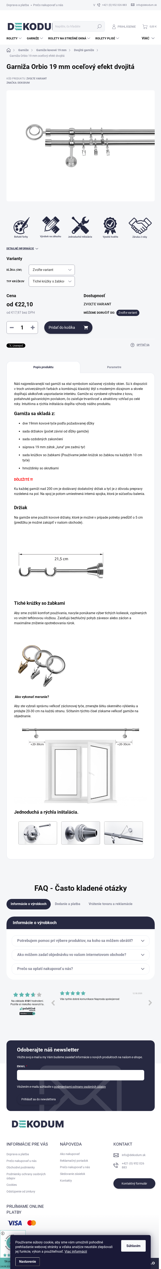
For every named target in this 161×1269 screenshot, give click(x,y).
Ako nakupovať (70, 1154)
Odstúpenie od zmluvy (20, 1191)
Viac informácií (76, 1251)
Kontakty (66, 1180)
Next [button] (150, 1003)
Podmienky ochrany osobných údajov (26, 1176)
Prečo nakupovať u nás (48, 5)
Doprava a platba (17, 5)
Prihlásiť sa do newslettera (38, 1099)
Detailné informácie (20, 248)
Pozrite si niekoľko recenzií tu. (27, 1004)
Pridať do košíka (62, 327)
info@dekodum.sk (133, 1155)
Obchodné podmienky (20, 1167)
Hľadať (99, 26)
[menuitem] (14, 38)
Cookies (11, 1184)
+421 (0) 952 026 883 (133, 1165)
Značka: (18, 82)
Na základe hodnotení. (27, 1001)
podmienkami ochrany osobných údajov (80, 1086)
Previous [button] (53, 1003)
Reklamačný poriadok (74, 1160)
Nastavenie (27, 1262)
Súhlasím (133, 1246)
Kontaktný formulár (134, 1183)
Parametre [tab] (114, 367)
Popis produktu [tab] (43, 367)
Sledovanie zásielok (72, 1174)
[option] (101, 1006)
